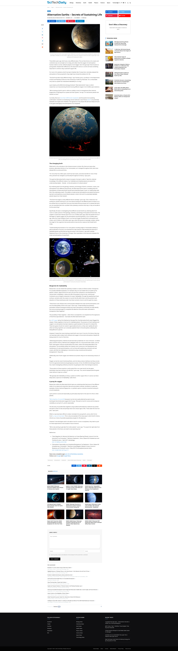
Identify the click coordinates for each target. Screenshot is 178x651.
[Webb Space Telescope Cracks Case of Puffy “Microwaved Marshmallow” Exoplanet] (93, 497)
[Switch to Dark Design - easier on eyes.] (128, 2)
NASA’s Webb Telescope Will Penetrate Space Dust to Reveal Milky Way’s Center (93, 522)
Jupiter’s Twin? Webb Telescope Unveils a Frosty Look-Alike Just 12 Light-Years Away (74, 487)
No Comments (77, 17)
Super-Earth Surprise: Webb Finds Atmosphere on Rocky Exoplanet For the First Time (54, 522)
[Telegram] (42, 40)
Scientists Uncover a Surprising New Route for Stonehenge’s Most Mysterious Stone (122, 81)
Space (108, 2)
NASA (84, 460)
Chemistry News (80, 624)
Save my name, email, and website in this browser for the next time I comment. (69, 554)
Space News (79, 635)
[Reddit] (42, 47)
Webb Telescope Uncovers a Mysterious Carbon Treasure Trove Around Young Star (73, 506)
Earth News (79, 626)
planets (89, 100)
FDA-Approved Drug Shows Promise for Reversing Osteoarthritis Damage (121, 43)
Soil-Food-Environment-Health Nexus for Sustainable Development (61, 578)
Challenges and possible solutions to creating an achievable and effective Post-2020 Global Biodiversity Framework (71, 600)
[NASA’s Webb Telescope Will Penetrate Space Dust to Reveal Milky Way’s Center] (93, 514)
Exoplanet (64, 460)
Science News (79, 633)
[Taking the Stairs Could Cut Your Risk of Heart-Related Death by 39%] (109, 74)
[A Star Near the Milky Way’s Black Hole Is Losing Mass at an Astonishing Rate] (109, 89)
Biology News (79, 621)
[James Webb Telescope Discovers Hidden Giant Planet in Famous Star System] (55, 479)
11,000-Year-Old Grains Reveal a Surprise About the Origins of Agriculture (122, 51)
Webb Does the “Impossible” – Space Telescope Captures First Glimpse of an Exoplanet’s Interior (93, 488)
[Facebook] (42, 28)
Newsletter (49, 630)
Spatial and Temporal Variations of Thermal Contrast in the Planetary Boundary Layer (65, 586)
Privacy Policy (121, 648)
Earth (84, 2)
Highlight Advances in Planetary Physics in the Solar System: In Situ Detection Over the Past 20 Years (68, 571)
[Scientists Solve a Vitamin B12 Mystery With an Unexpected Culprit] (109, 97)
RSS (48, 633)
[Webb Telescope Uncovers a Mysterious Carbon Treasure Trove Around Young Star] (74, 497)
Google (59, 456)
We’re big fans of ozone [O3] (57, 399)
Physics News (79, 630)
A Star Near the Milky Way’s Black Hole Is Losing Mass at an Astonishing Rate (122, 89)
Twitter (49, 624)
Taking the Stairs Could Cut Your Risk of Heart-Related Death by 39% (121, 74)
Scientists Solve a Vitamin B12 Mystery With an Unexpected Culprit (122, 96)
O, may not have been (58, 416)
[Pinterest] (42, 37)
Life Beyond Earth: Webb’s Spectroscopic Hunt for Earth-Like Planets (55, 506)
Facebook (49, 621)
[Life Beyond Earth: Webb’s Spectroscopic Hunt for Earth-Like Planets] (55, 497)
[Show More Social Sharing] (86, 21)
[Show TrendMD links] (101, 606)
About (102, 648)
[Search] (130, 2)
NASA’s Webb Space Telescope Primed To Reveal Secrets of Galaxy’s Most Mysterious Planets (74, 523)
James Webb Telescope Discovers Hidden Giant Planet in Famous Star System (55, 487)
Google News (67, 456)
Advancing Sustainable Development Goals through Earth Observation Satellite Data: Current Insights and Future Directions (72, 589)
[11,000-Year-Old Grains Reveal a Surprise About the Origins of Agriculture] (109, 51)
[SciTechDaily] (56, 3)
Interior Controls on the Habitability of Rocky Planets (58, 593)
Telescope (89, 460)
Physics (96, 2)
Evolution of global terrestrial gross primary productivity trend (60, 574)
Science (103, 2)
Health (90, 2)
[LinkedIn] (42, 34)
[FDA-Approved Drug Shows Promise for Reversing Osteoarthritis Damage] (109, 43)
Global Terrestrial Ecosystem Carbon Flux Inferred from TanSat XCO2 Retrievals (64, 597)
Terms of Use (128, 648)
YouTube (49, 626)
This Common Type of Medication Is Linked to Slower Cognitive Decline (122, 58)
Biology (71, 2)
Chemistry (78, 2)
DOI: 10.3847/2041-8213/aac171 (60, 450)
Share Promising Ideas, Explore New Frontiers (57, 582)
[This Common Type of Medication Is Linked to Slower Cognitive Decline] (109, 58)
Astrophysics (57, 460)
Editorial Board (113, 648)
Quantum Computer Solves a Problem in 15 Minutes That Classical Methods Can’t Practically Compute (121, 66)
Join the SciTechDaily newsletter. (74, 454)
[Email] (42, 44)
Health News (79, 628)
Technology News (80, 637)
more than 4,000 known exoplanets (69, 98)
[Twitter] (42, 31)
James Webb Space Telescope (74, 460)
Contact (106, 648)
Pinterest (49, 628)
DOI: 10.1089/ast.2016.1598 (59, 442)
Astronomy (50, 460)
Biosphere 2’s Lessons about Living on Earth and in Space (59, 567)
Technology (115, 2)
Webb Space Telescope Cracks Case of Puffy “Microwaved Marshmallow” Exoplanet (93, 506)
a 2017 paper (54, 320)
